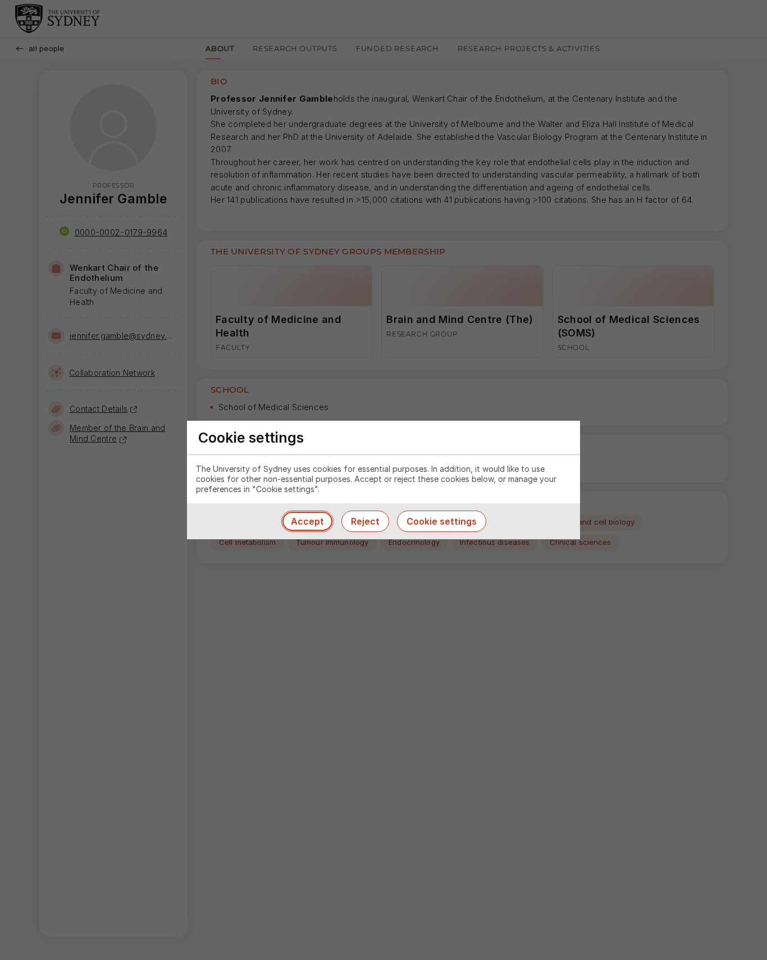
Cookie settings (442, 521)
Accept (307, 521)
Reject (365, 521)
